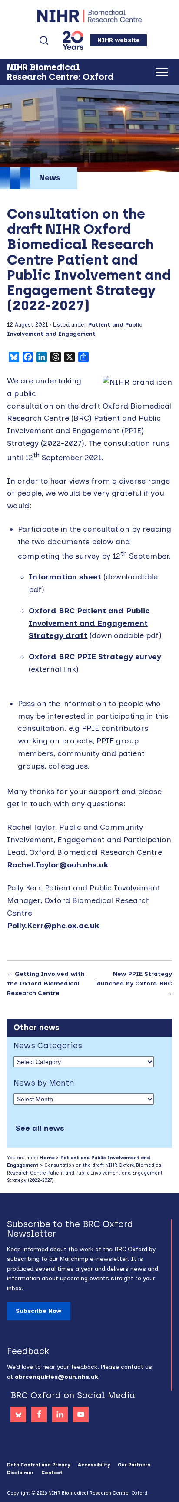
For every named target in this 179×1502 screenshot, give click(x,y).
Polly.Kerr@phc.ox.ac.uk (53, 925)
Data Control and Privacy (38, 1465)
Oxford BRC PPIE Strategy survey (95, 656)
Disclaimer (20, 1473)
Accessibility (94, 1465)
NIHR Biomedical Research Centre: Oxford (89, 15)
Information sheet (65, 577)
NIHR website (118, 40)
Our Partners (134, 1465)
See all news (40, 1128)
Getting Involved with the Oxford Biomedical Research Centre (46, 983)
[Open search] (44, 40)
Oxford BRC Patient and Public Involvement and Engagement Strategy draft (89, 623)
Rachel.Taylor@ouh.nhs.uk (57, 865)
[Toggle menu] (161, 72)
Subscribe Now (39, 1311)
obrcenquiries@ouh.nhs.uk (56, 1377)
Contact (52, 1473)
